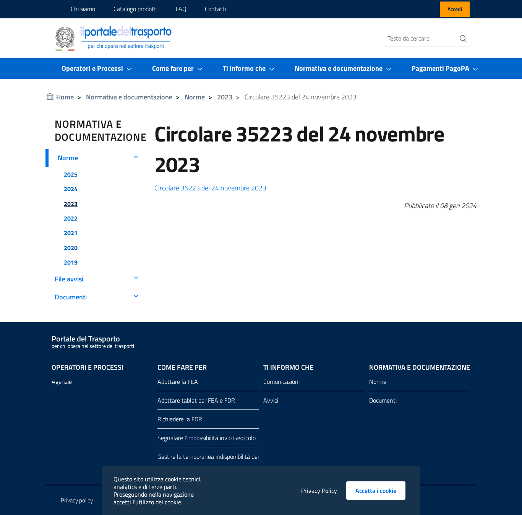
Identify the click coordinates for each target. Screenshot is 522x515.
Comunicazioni (281, 381)
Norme (195, 97)
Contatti (215, 8)
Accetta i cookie (380, 490)
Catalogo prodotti (135, 8)
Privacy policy (77, 500)
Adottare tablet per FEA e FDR (196, 400)
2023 (224, 97)
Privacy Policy (319, 490)
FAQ (181, 8)
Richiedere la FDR (179, 419)
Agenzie (62, 381)
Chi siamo (83, 8)
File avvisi (69, 279)
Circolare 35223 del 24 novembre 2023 (210, 188)
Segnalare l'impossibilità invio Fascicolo (206, 437)
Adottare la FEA (177, 381)
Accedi (454, 9)
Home (65, 97)
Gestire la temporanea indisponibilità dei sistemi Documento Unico (208, 462)
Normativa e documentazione (129, 97)
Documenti (71, 297)
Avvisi (270, 400)
